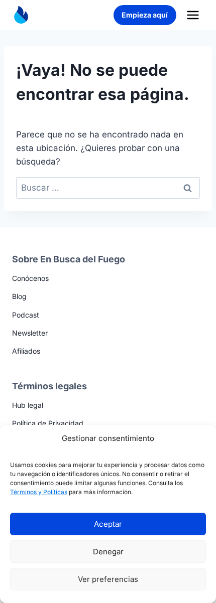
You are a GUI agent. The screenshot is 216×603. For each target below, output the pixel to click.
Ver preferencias (108, 579)
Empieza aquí (145, 15)
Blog (19, 296)
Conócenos (30, 278)
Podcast (25, 315)
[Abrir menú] (192, 15)
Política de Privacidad (47, 423)
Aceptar (108, 524)
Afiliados (26, 351)
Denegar (108, 551)
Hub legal (27, 405)
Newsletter (30, 333)
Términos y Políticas (38, 492)
